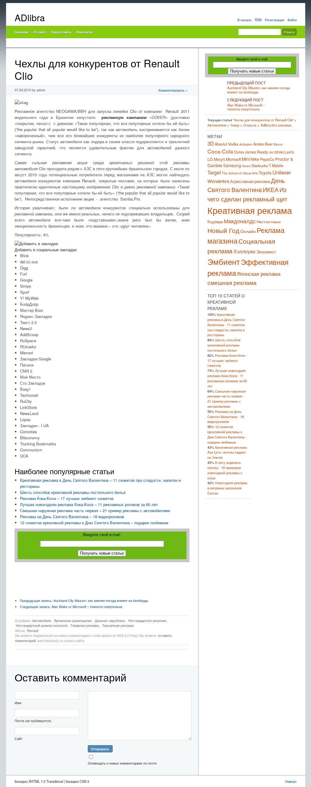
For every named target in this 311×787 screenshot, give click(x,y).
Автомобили (41, 620)
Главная (21, 31)
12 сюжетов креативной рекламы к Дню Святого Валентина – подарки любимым (94, 522)
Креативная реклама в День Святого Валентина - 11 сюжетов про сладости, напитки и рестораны (226, 324)
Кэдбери (215, 222)
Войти (292, 19)
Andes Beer (263, 144)
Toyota (265, 173)
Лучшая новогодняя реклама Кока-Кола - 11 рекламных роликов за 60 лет (227, 378)
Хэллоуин (244, 251)
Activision (245, 144)
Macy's (219, 159)
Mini (246, 159)
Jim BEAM (276, 152)
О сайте (39, 31)
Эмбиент (223, 261)
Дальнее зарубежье (110, 620)
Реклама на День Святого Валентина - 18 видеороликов (225, 416)
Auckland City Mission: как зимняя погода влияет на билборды (84, 600)
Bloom (278, 144)
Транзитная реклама (118, 625)
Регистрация (274, 19)
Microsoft (233, 159)
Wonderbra (218, 181)
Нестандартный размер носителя (41, 625)
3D (210, 143)
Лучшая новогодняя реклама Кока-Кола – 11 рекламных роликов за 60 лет (89, 504)
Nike (255, 159)
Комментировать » (173, 90)
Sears (246, 166)
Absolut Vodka (226, 144)
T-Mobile (276, 165)
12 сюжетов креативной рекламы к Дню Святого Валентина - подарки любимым (227, 434)
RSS (258, 19)
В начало (244, 19)
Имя (18, 702)
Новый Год (223, 230)
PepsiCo (267, 159)
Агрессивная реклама (250, 181)
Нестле (263, 222)
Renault (32, 630)
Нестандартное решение (147, 620)
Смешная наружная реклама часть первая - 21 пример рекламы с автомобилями (226, 399)
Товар (234, 125)
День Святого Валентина (246, 185)
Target (214, 172)
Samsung (232, 165)
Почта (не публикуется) (33, 720)
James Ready (256, 152)
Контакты (84, 31)
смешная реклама (232, 282)
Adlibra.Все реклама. (276, 125)
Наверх (291, 781)
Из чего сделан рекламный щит (247, 194)
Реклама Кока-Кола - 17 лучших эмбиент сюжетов (227, 360)
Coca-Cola (220, 151)
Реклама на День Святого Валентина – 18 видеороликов (72, 516)
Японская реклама (258, 273)
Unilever (281, 172)
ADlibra (30, 17)
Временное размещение (73, 620)
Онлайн (248, 231)
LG (210, 159)
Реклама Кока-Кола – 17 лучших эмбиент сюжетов (67, 498)
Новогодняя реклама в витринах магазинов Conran (227, 487)
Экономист (266, 252)
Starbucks (259, 165)
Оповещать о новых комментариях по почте (122, 763)
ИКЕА (271, 189)
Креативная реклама (249, 210)
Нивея (276, 222)
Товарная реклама (84, 625)
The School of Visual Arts (240, 173)
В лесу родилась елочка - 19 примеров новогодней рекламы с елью (224, 470)
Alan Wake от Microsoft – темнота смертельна (71, 606)
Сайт (18, 738)
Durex (239, 152)
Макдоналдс (240, 221)
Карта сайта (61, 31)
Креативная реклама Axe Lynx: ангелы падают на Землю (227, 452)
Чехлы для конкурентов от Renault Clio (263, 119)
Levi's (289, 152)
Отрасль (250, 125)
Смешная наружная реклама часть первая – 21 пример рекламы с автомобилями (95, 510)
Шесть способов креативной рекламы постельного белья (72, 492)
